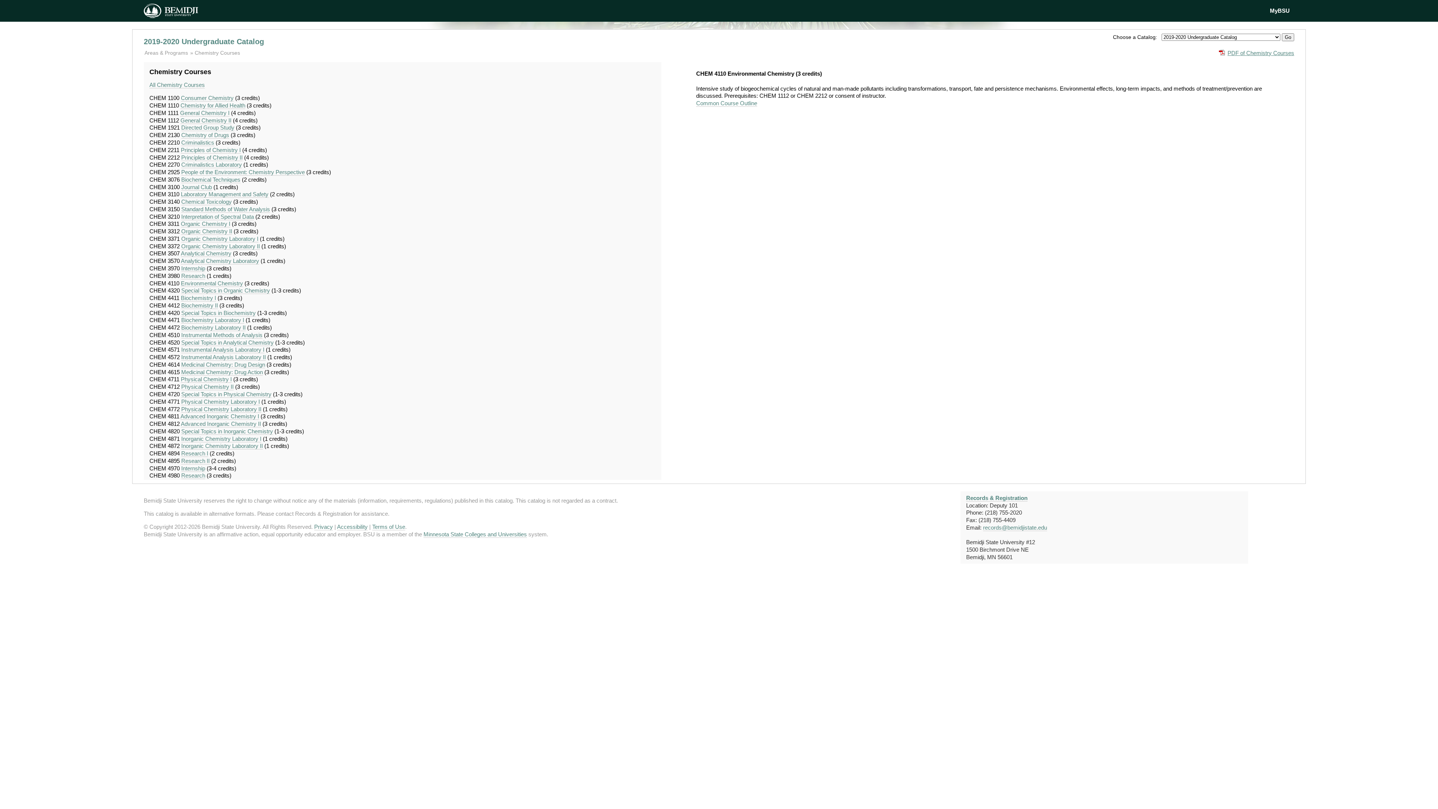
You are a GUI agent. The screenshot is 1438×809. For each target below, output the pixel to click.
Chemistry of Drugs (205, 135)
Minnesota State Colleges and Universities (475, 534)
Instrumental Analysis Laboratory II (223, 357)
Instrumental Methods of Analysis (222, 335)
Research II (195, 461)
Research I (194, 453)
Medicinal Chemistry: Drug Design (223, 364)
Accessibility (352, 527)
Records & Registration (997, 498)
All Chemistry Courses (177, 85)
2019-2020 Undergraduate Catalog (204, 41)
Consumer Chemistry (207, 98)
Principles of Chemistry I (211, 150)
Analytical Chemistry (206, 253)
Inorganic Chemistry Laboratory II (222, 446)
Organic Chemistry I (205, 224)
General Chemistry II (205, 120)
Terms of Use (388, 527)
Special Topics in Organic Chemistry (225, 290)
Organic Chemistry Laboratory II (220, 246)
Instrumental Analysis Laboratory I (222, 349)
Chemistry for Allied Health (212, 105)
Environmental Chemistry (212, 283)
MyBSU (1280, 10)
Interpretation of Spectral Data (217, 216)
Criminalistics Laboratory (211, 164)
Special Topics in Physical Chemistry (226, 394)
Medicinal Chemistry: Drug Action (222, 372)
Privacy (323, 527)
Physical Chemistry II (207, 387)
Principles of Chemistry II (212, 157)
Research (193, 276)
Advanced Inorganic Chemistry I (219, 416)
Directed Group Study (207, 127)
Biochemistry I (198, 298)
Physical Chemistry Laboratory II (221, 409)
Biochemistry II (199, 305)
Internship (193, 268)
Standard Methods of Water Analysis (225, 209)
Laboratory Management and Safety (225, 194)
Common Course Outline (726, 103)
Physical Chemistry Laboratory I (220, 402)
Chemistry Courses (217, 53)
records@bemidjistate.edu (1015, 527)
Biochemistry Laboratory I (212, 320)
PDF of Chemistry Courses (1261, 53)
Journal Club (196, 187)
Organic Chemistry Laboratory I (219, 239)
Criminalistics (197, 142)
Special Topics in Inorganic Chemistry (227, 431)
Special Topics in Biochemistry (218, 313)
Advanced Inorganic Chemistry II (221, 424)
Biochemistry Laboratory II (213, 327)
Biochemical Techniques (210, 179)
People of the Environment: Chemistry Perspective (243, 172)
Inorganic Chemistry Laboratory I (221, 439)
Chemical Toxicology (206, 202)
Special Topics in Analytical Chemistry (227, 342)
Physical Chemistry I (206, 379)
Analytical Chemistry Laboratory (220, 261)
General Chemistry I (205, 113)
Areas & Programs (167, 53)
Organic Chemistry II (206, 231)
